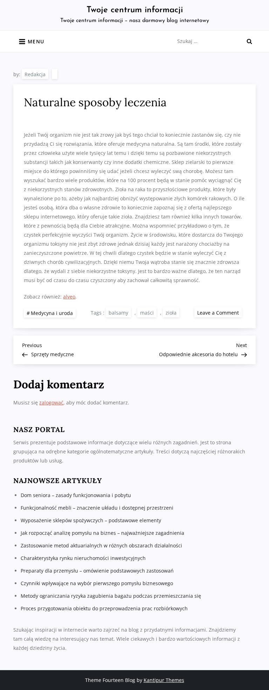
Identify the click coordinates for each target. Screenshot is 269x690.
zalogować (51, 402)
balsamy (118, 312)
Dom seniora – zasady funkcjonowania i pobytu (76, 495)
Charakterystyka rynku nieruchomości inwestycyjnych (83, 558)
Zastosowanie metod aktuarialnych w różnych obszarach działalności (101, 545)
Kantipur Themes (164, 680)
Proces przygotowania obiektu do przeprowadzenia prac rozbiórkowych (104, 608)
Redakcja (35, 74)
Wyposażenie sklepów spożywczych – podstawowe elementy (91, 520)
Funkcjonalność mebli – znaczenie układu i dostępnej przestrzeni (97, 507)
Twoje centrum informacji (135, 10)
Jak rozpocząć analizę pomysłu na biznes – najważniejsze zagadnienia (102, 533)
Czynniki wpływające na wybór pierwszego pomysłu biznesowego (97, 583)
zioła (171, 312)
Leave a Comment (219, 312)
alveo (69, 296)
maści (147, 312)
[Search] (249, 41)
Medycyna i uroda (52, 313)
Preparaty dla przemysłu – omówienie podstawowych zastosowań (97, 570)
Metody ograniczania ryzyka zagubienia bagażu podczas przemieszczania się (111, 595)
